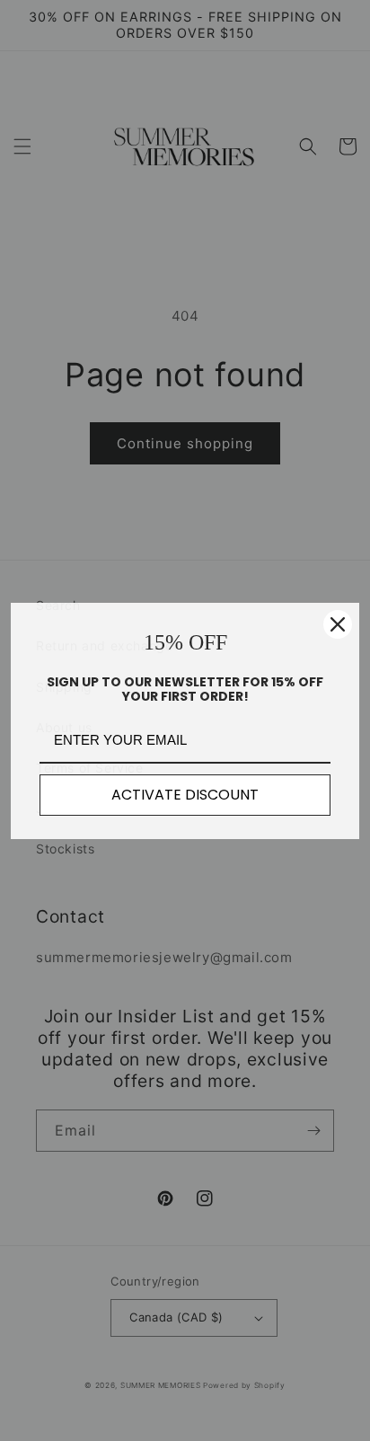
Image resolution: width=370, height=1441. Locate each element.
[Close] (337, 624)
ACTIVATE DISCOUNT (185, 794)
